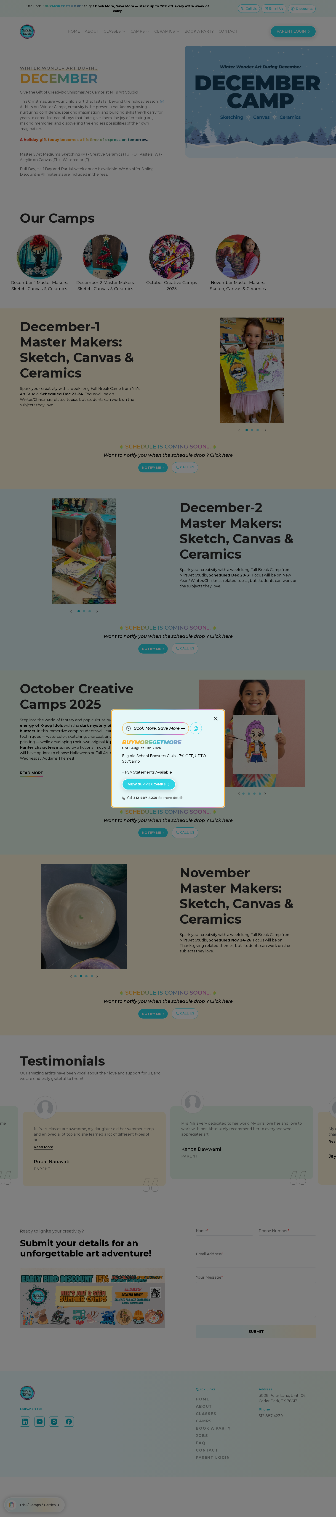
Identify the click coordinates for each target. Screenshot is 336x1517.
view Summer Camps (146, 784)
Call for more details (155, 798)
